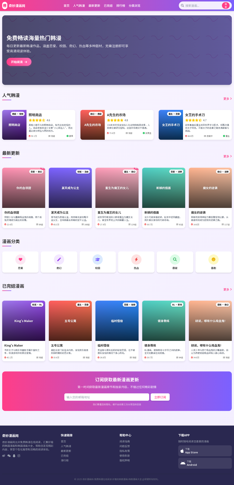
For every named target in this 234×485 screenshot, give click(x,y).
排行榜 (120, 5)
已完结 (108, 5)
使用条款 (125, 455)
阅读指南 (125, 441)
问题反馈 (125, 446)
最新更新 (94, 5)
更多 (226, 98)
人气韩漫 (79, 5)
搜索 (226, 5)
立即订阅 (160, 397)
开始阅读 (17, 62)
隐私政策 (125, 451)
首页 (66, 5)
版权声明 (125, 460)
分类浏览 (134, 5)
